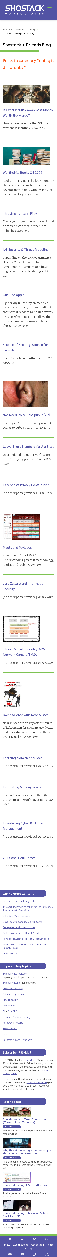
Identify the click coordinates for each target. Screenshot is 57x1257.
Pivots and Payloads (17, 547)
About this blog (10, 953)
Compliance (9, 1005)
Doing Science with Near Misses (25, 715)
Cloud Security (10, 999)
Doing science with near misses (19, 927)
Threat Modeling (11, 982)
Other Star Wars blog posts (16, 915)
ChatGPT (12, 1011)
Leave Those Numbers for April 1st (28, 446)
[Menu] (49, 7)
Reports (19, 1022)
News (5, 1033)
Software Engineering (14, 994)
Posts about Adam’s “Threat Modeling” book (26, 938)
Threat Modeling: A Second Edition (25, 1185)
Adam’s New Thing (37, 1082)
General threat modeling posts (19, 901)
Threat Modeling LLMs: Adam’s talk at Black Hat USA (27, 1214)
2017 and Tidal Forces (19, 858)
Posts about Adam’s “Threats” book (21, 932)
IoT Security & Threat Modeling (26, 249)
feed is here (30, 1059)
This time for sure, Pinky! (20, 213)
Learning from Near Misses (22, 758)
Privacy (6, 1016)
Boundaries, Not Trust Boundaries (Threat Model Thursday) (24, 1120)
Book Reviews (10, 1028)
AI (4, 1011)
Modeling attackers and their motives (22, 921)
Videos (16, 1039)
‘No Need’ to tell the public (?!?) (26, 415)
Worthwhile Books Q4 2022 (22, 172)
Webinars (27, 1039)
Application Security (13, 988)
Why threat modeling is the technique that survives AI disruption (27, 1151)
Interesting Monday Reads (22, 787)
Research (7, 1022)
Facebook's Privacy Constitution (26, 485)
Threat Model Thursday (14, 973)
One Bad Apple (13, 295)
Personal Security (22, 1016)
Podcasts (7, 1039)
